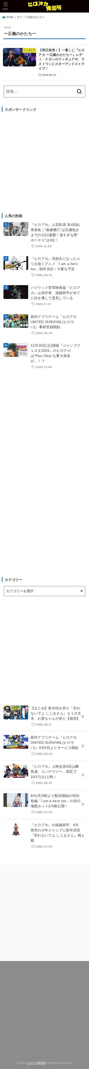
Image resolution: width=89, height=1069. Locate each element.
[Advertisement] (44, 160)
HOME (10, 17)
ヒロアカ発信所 (36, 1062)
